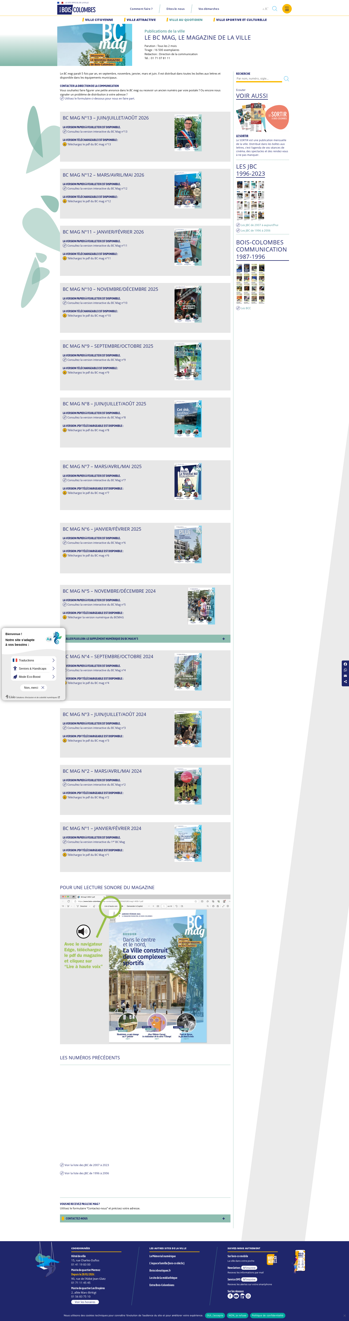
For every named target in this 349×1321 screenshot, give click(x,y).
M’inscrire (249, 1268)
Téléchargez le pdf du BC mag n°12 (89, 201)
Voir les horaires (85, 1302)
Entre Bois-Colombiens (161, 1285)
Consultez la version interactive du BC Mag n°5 (96, 604)
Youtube (236, 1296)
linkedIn (242, 1296)
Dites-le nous (175, 9)
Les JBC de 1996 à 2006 (255, 230)
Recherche (243, 73)
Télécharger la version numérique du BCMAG (95, 617)
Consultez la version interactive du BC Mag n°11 (97, 245)
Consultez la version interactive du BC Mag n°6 (96, 542)
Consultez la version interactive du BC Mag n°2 (96, 784)
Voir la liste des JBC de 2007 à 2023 (87, 1165)
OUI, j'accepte (215, 1315)
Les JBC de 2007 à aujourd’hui (259, 225)
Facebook (230, 1296)
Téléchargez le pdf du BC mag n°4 (88, 683)
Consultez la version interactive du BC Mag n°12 (97, 188)
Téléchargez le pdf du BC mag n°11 (89, 258)
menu (287, 7)
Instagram (248, 1296)
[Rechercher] (286, 79)
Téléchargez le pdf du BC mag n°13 (89, 144)
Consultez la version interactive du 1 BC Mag (96, 842)
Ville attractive (141, 20)
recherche (274, 8)
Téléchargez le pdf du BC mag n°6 (88, 555)
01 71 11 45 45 (81, 1282)
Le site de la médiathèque (163, 1277)
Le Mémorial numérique (162, 1256)
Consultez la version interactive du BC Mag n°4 (96, 670)
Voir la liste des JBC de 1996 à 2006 (87, 1173)
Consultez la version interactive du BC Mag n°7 (96, 480)
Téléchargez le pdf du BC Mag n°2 (88, 797)
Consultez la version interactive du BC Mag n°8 (96, 417)
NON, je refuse (237, 1315)
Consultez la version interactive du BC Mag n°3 (96, 728)
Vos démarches (208, 9)
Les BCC (246, 308)
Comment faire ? (141, 9)
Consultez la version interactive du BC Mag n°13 (97, 131)
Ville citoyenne (99, 20)
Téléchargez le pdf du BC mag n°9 (88, 372)
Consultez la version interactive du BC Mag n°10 (97, 303)
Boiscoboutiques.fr (160, 1270)
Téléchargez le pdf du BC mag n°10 (89, 315)
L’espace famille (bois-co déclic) (166, 1263)
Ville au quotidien (185, 20)
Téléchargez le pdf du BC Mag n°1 (88, 855)
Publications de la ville (165, 31)
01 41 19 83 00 (81, 1264)
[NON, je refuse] (344, 1315)
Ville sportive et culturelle (241, 20)
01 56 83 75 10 (81, 1296)
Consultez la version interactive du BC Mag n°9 (96, 360)
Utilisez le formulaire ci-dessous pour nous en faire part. (100, 98)
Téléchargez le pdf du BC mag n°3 (88, 740)
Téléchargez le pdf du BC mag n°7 (88, 493)
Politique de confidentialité (268, 1315)
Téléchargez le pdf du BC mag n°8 (88, 430)
